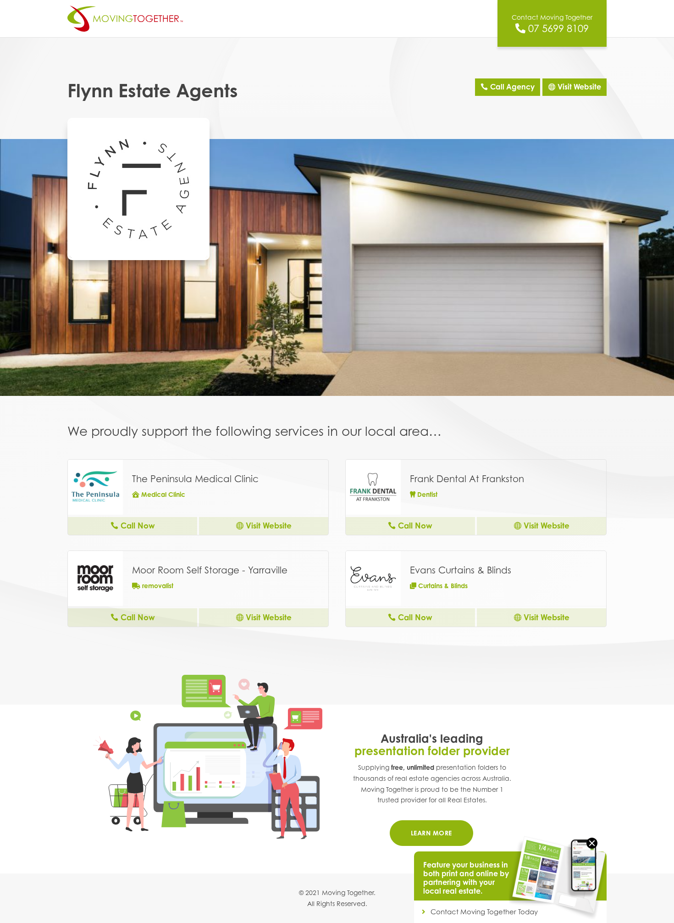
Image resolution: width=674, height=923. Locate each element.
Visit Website (579, 86)
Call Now (138, 525)
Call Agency (512, 86)
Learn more (431, 833)
